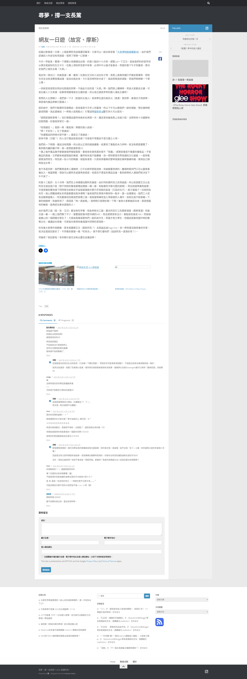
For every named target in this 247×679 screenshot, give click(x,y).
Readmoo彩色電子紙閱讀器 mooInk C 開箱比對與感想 (63, 630)
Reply (48, 355)
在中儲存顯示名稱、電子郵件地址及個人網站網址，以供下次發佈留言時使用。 (78, 557)
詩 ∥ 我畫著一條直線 (182, 80)
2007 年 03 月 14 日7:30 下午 (69, 399)
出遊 (46, 306)
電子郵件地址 (110, 538)
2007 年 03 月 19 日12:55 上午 (64, 466)
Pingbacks (67, 320)
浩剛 (43, 47)
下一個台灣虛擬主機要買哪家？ (124, 648)
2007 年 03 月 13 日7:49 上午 (68, 328)
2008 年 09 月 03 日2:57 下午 (64, 494)
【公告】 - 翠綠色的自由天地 (113, 627)
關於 (39, 3)
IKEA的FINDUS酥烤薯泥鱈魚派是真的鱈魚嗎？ (60, 636)
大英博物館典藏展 (126, 52)
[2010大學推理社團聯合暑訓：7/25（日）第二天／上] (56, 276)
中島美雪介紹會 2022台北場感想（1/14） (58, 609)
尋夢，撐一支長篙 (60, 15)
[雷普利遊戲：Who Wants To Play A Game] (133, 276)
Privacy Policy (92, 561)
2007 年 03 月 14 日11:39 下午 (64, 411)
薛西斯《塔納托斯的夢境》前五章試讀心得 (59, 624)
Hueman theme (69, 674)
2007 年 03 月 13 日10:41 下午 (70, 360)
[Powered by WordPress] (48, 673)
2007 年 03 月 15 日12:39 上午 (70, 445)
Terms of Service (109, 561)
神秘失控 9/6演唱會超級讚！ (88, 289)
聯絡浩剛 (48, 3)
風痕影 (48, 494)
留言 (43, 520)
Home (112, 661)
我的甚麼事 (44, 28)
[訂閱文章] (159, 625)
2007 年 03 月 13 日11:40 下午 (65, 377)
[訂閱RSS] (206, 28)
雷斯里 (97, 111)
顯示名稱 (45, 538)
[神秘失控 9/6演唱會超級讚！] (94, 276)
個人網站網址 (46, 547)
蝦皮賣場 (60, 3)
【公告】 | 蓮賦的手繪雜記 (112, 618)
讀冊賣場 (72, 3)
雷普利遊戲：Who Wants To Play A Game (130, 289)
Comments (49, 320)
